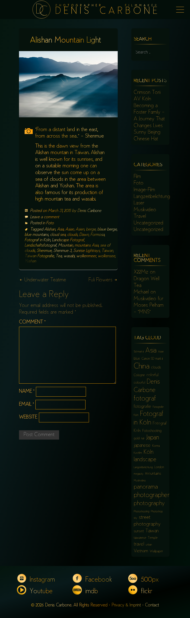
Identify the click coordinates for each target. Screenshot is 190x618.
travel (139, 544)
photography (149, 503)
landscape (145, 460)
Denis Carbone (89, 211)
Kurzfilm (138, 453)
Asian (69, 229)
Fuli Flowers (101, 280)
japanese (142, 446)
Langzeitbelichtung (152, 196)
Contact (152, 605)
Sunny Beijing (147, 132)
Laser (139, 203)
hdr (143, 438)
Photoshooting (141, 511)
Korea (156, 445)
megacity (138, 474)
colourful (139, 382)
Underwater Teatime (44, 280)
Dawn (84, 235)
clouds (72, 235)
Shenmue (44, 251)
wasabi (69, 256)
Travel (140, 216)
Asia (60, 229)
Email (26, 404)
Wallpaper (156, 551)
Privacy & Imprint (126, 605)
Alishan (49, 229)
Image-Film (144, 190)
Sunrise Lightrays (86, 251)
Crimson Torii (147, 92)
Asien (80, 229)
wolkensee (106, 256)
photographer (152, 495)
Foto (50, 223)
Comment (32, 322)
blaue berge (107, 229)
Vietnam (141, 551)
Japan (152, 438)
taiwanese (140, 537)
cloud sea (58, 235)
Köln (148, 452)
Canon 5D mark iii (152, 358)
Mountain (65, 245)
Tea (59, 256)
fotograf (145, 399)
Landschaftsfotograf (41, 245)
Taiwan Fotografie (39, 256)
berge (91, 229)
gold (136, 438)
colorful (152, 375)
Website (28, 417)
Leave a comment (44, 217)
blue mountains (36, 235)
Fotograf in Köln (37, 240)
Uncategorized (148, 223)
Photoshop (157, 511)
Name (26, 391)
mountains (153, 474)
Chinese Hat (146, 139)
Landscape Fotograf (68, 240)
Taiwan (107, 251)
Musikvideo (145, 210)
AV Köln (142, 99)
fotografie (142, 407)
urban (149, 545)
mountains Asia (86, 245)
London (159, 467)
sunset (139, 531)
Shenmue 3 (62, 251)
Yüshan (30, 261)
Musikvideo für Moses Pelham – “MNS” (149, 306)
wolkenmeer (86, 256)
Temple (153, 537)
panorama (146, 487)
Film (137, 176)
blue (137, 359)
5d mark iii (139, 352)
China (141, 366)
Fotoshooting (152, 431)
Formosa (97, 235)
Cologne (139, 375)
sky (135, 518)
